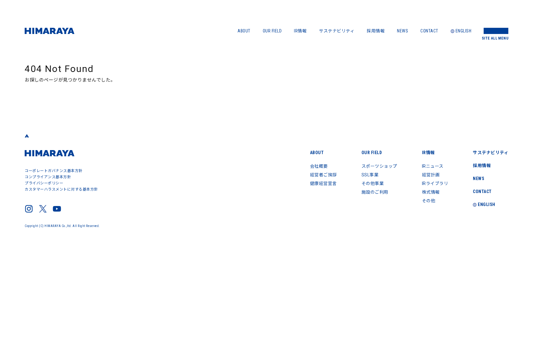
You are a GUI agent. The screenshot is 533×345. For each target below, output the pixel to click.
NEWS (402, 30)
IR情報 (300, 30)
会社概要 (319, 166)
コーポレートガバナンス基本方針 (54, 171)
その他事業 (373, 183)
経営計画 (431, 174)
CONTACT (429, 30)
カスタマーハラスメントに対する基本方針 (61, 189)
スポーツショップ (379, 166)
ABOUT (244, 30)
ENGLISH (464, 30)
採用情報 (376, 30)
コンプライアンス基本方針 (48, 177)
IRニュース (433, 166)
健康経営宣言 (323, 183)
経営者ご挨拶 (323, 174)
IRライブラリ (435, 183)
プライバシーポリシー (44, 183)
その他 (429, 200)
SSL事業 (370, 174)
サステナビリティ (336, 30)
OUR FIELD (272, 30)
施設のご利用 (375, 192)
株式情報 (431, 192)
